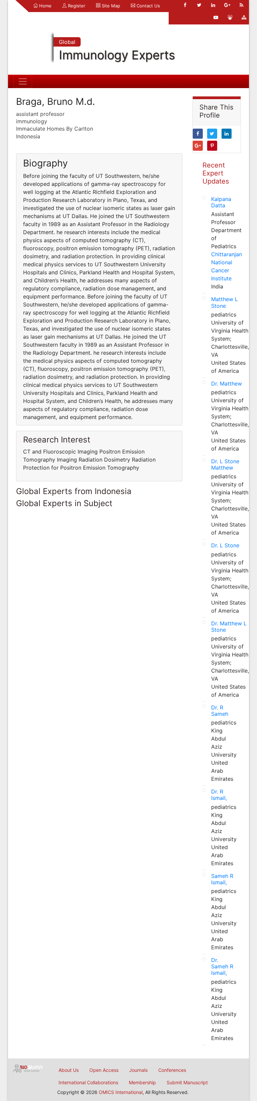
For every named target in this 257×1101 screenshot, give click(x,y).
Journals (138, 1070)
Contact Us (147, 5)
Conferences (172, 1070)
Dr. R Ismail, (219, 794)
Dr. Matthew (226, 383)
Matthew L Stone (224, 302)
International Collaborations (88, 1082)
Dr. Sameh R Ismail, (222, 966)
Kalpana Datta (221, 202)
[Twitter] (199, 5)
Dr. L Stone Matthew (225, 464)
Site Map (110, 5)
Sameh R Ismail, (222, 879)
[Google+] (227, 5)
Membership (142, 1082)
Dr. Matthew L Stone (229, 626)
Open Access (103, 1070)
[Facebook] (185, 5)
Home (45, 5)
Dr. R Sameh (219, 710)
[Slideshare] (230, 17)
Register (76, 5)
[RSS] (241, 5)
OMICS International (121, 1092)
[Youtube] (216, 17)
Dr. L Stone (225, 545)
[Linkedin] (213, 5)
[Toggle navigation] (22, 81)
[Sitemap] (244, 17)
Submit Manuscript (187, 1082)
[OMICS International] (28, 1067)
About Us (69, 1070)
